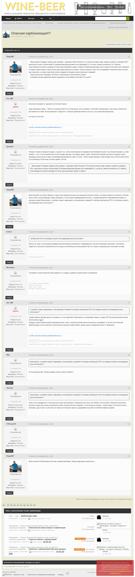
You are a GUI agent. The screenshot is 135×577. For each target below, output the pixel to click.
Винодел (31, 18)
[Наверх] (67, 573)
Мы (41, 18)
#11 (128, 456)
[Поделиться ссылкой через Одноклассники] (34, 504)
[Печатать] (25, 504)
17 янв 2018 (107, 532)
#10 (128, 424)
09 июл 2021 (107, 554)
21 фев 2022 (107, 518)
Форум (8, 18)
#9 (129, 388)
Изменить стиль (18, 574)
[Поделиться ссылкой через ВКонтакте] (31, 504)
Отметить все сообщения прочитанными (41, 574)
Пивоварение (13, 526)
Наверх (9, 93)
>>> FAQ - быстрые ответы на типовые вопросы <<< (45, 127)
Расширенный (131, 18)
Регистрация (119, 7)
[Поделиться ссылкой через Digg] (8, 504)
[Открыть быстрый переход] (131, 27)
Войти (110, 7)
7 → (11, 553)
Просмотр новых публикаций (118, 27)
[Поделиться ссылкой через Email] (21, 504)
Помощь (61, 574)
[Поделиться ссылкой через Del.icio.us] (11, 504)
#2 (129, 98)
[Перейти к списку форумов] (35, 7)
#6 (129, 267)
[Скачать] (28, 504)
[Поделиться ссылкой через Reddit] (15, 504)
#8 (129, 355)
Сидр (10, 516)
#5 (129, 232)
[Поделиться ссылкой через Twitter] (4, 504)
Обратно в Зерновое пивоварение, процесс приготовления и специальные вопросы (104, 499)
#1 (129, 56)
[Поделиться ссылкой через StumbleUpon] (18, 504)
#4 (129, 190)
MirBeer (19, 18)
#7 (129, 303)
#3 (129, 146)
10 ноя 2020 (107, 541)
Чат (50, 18)
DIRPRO (13, 572)
